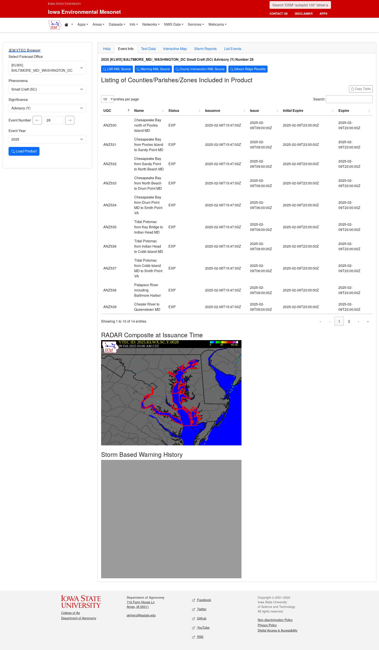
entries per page (126, 99)
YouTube (202, 627)
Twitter (201, 609)
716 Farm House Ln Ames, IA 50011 (141, 604)
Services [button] (194, 24)
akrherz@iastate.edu (141, 615)
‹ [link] (329, 321)
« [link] (320, 321)
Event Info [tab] (126, 48)
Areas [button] (97, 24)
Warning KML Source (155, 69)
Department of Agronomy (78, 618)
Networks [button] (149, 24)
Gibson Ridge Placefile (249, 69)
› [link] (358, 321)
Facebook (203, 600)
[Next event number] (69, 120)
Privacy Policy (267, 625)
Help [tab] (107, 48)
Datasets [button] (116, 24)
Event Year (17, 130)
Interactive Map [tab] (175, 48)
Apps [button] (81, 24)
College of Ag (70, 613)
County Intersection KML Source (202, 69)
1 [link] (339, 321)
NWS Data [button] (172, 24)
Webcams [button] (216, 24)
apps (323, 13)
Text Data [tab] (148, 48)
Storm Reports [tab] (205, 48)
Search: (319, 99)
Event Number (20, 120)
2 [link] (349, 321)
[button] (68, 25)
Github (201, 618)
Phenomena (18, 80)
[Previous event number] (37, 120)
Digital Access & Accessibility (277, 630)
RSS (199, 636)
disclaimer (304, 13)
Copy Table (362, 88)
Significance (18, 99)
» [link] (368, 321)
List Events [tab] (232, 48)
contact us (279, 13)
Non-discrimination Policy (275, 620)
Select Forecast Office (26, 56)
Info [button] (132, 24)
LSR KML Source (118, 69)
